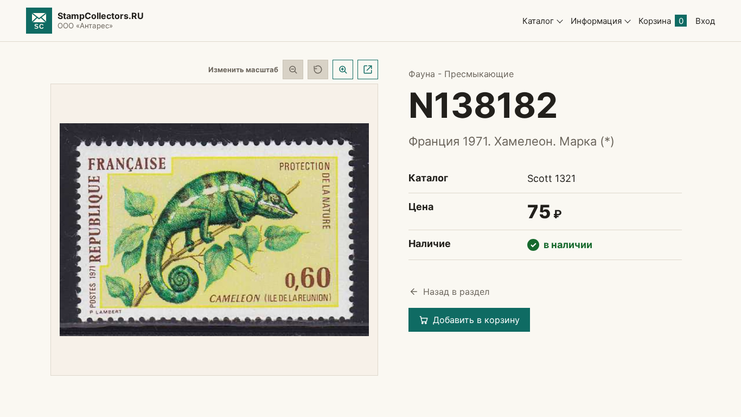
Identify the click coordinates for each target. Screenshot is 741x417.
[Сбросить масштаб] (318, 69)
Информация (596, 21)
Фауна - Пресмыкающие (461, 73)
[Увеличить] (343, 69)
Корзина (660, 21)
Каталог (538, 21)
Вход (705, 21)
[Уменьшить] (293, 69)
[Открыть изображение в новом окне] (367, 69)
